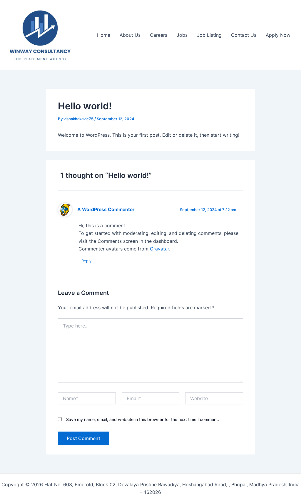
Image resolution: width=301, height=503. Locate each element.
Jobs (182, 35)
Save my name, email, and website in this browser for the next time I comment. (142, 419)
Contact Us (243, 35)
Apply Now (278, 35)
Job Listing (209, 35)
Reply (86, 260)
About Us (130, 35)
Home (103, 35)
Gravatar (159, 249)
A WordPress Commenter (105, 209)
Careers (158, 35)
